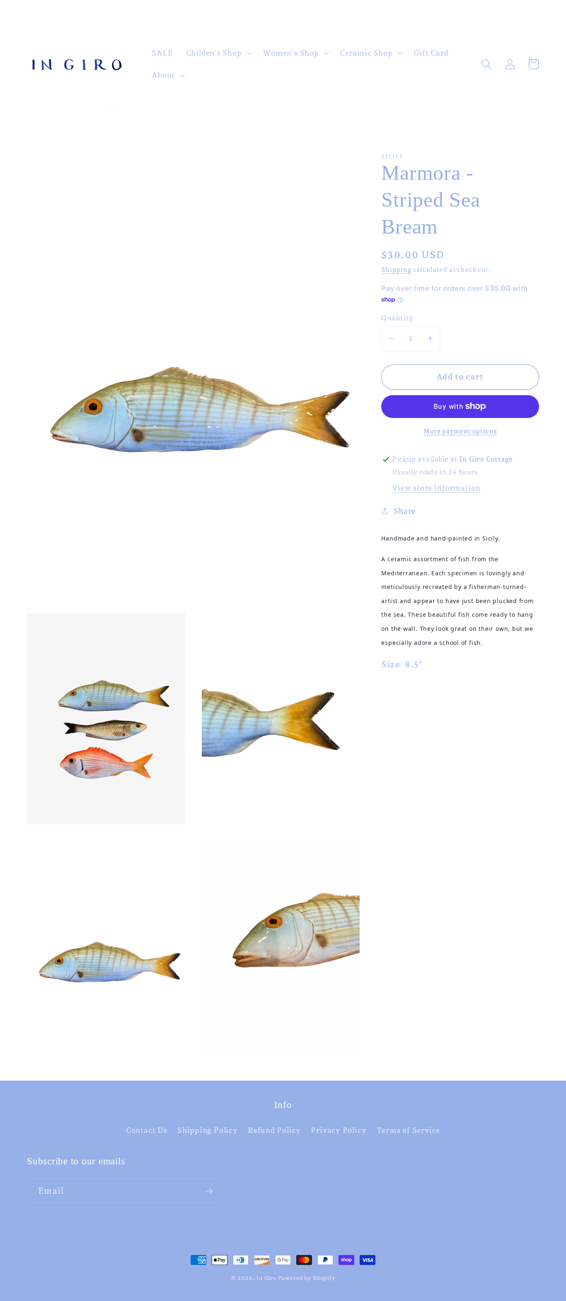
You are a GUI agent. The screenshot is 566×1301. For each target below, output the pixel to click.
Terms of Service (408, 1130)
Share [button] (405, 511)
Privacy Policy (338, 1130)
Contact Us (146, 1130)
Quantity (397, 318)
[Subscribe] (208, 1191)
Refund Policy (274, 1130)
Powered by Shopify (306, 1278)
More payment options (460, 431)
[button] (217, 53)
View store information (436, 487)
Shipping (396, 269)
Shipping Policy (207, 1130)
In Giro (266, 1278)
